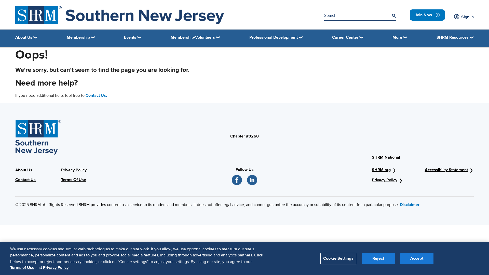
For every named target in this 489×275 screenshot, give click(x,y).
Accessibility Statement (446, 169)
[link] (427, 15)
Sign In (467, 17)
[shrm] (119, 15)
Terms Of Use (73, 179)
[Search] (394, 15)
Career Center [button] (345, 37)
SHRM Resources (453, 37)
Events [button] (130, 37)
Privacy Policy (74, 170)
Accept (417, 258)
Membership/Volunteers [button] (193, 37)
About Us (23, 170)
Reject (378, 258)
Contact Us (25, 179)
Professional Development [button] (273, 37)
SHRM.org (381, 169)
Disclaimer (409, 205)
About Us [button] (23, 37)
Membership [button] (78, 37)
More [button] (397, 37)
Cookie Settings (338, 258)
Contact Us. (96, 95)
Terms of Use (22, 267)
